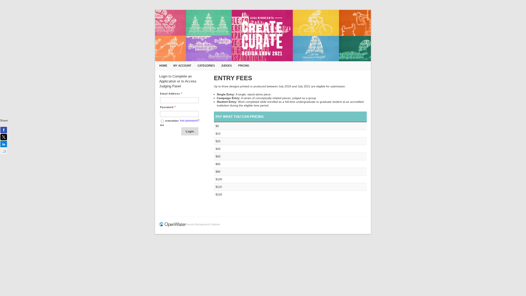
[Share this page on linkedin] (3, 144)
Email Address (170, 93)
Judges (226, 65)
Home (163, 65)
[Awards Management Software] (172, 226)
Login (190, 131)
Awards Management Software (203, 224)
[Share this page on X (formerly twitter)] (3, 137)
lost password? (190, 120)
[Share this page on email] (3, 151)
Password (166, 107)
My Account (182, 65)
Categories (206, 65)
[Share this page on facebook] (3, 130)
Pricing (243, 65)
